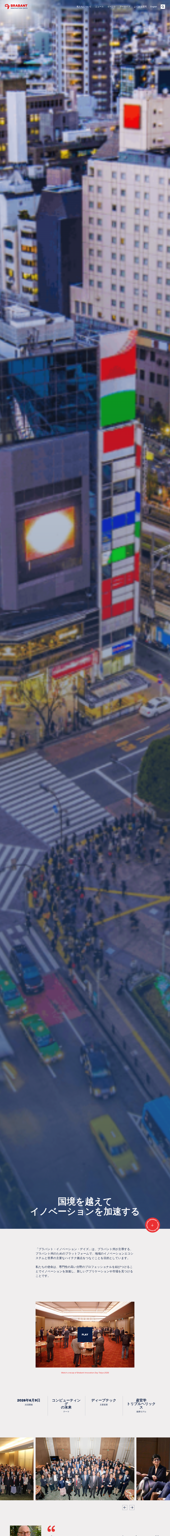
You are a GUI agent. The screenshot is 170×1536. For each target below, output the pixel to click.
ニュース (99, 6)
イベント (111, 6)
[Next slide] (131, 1507)
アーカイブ (125, 6)
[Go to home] (16, 6)
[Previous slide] (124, 1507)
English (153, 6)
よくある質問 (140, 6)
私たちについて (84, 6)
